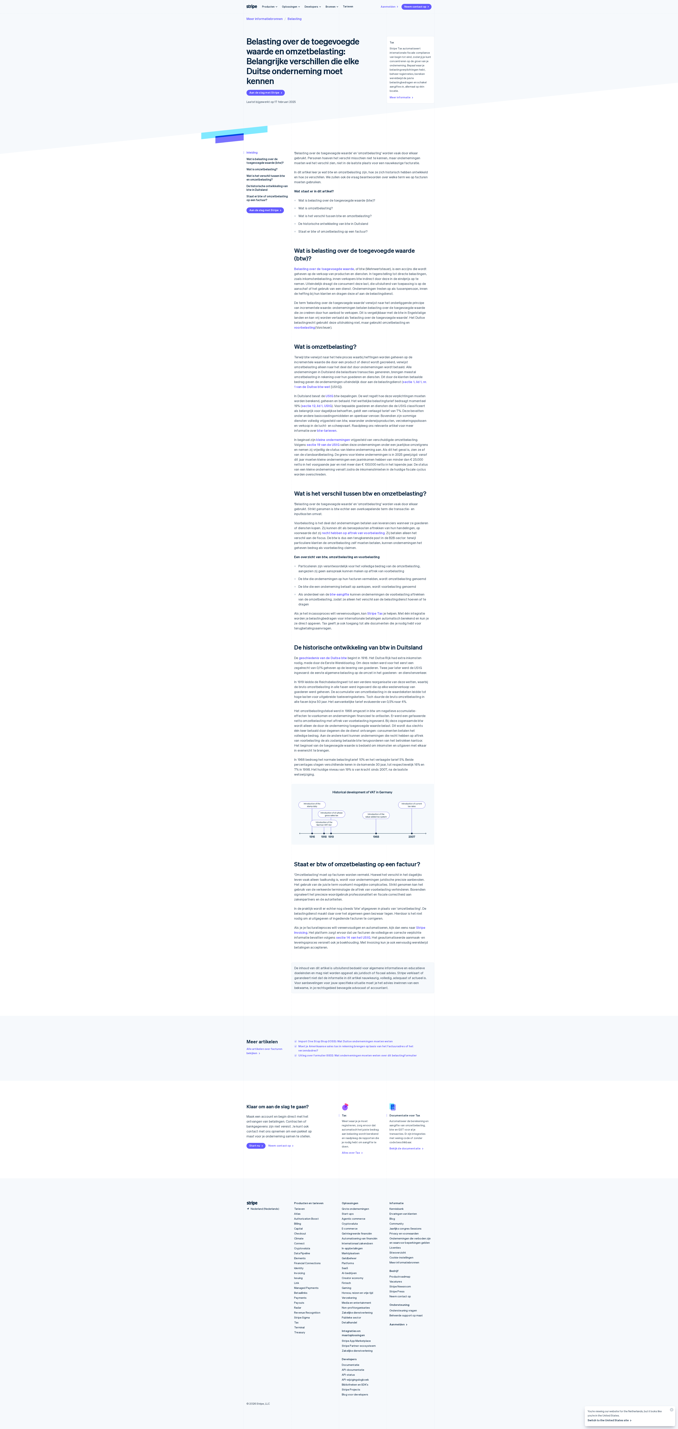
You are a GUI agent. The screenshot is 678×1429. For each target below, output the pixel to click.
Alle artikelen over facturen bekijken (264, 1051)
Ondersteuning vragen (403, 1310)
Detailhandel (349, 1322)
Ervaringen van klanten (403, 1213)
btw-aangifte (339, 594)
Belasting (295, 19)
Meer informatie (400, 97)
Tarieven (348, 6)
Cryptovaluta (302, 1248)
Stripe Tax (375, 613)
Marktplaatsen (351, 1253)
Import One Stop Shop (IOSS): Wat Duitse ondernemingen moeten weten (345, 1041)
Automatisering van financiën (359, 1238)
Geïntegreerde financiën (357, 1233)
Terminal (299, 1327)
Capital (298, 1228)
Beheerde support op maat (406, 1315)
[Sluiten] (671, 1410)
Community (396, 1223)
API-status (348, 1374)
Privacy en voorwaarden (404, 1233)
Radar (297, 1307)
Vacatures (395, 1281)
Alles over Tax (351, 1152)
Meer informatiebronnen (264, 19)
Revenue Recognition (307, 1312)
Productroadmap (399, 1276)
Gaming (346, 1288)
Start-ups (348, 1213)
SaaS (345, 1268)
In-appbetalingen (352, 1248)
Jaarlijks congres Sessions (405, 1228)
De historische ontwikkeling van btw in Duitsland (267, 188)
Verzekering (349, 1297)
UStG (329, 396)
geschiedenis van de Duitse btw (323, 658)
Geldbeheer (349, 1258)
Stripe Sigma (302, 1317)
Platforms (348, 1263)
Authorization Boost (306, 1218)
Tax (296, 1322)
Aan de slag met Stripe (264, 92)
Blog (392, 1218)
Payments (300, 1297)
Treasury (299, 1332)
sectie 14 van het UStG (353, 937)
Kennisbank (396, 1208)
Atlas (297, 1213)
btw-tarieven (326, 430)
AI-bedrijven (349, 1273)
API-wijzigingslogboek (355, 1379)
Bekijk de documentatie (405, 1148)
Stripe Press (397, 1291)
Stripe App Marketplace (356, 1341)
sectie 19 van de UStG (323, 445)
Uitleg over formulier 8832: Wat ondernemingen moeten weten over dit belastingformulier (357, 1055)
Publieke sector (351, 1317)
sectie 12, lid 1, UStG (317, 406)
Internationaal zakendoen (357, 1243)
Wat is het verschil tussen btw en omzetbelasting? (265, 177)
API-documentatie (353, 1369)
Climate (299, 1238)
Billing (297, 1223)
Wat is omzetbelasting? (261, 169)
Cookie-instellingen (401, 1257)
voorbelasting (304, 327)
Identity (299, 1268)
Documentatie (350, 1365)
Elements (300, 1258)
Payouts (299, 1302)
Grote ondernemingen (355, 1208)
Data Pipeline (302, 1253)
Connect (299, 1243)
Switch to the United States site (608, 1420)
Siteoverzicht (397, 1252)
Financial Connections (307, 1263)
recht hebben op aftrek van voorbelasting (353, 533)
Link (296, 1283)
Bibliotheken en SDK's (355, 1384)
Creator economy (352, 1278)
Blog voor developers (355, 1394)
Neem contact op (415, 6)
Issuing (298, 1278)
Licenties (395, 1247)
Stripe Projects (351, 1389)
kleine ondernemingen (333, 440)
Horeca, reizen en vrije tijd (357, 1293)
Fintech (346, 1283)
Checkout (300, 1233)
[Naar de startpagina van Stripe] (251, 1203)
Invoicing (299, 1273)
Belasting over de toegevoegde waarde (324, 269)
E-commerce (350, 1228)
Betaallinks (300, 1293)
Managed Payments (306, 1288)
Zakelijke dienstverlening (357, 1312)
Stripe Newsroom (400, 1286)
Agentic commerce (353, 1218)
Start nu (254, 1145)
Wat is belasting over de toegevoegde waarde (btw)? (265, 161)
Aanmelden (388, 6)
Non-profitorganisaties (356, 1307)
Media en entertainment (356, 1302)
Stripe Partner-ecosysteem (359, 1345)
